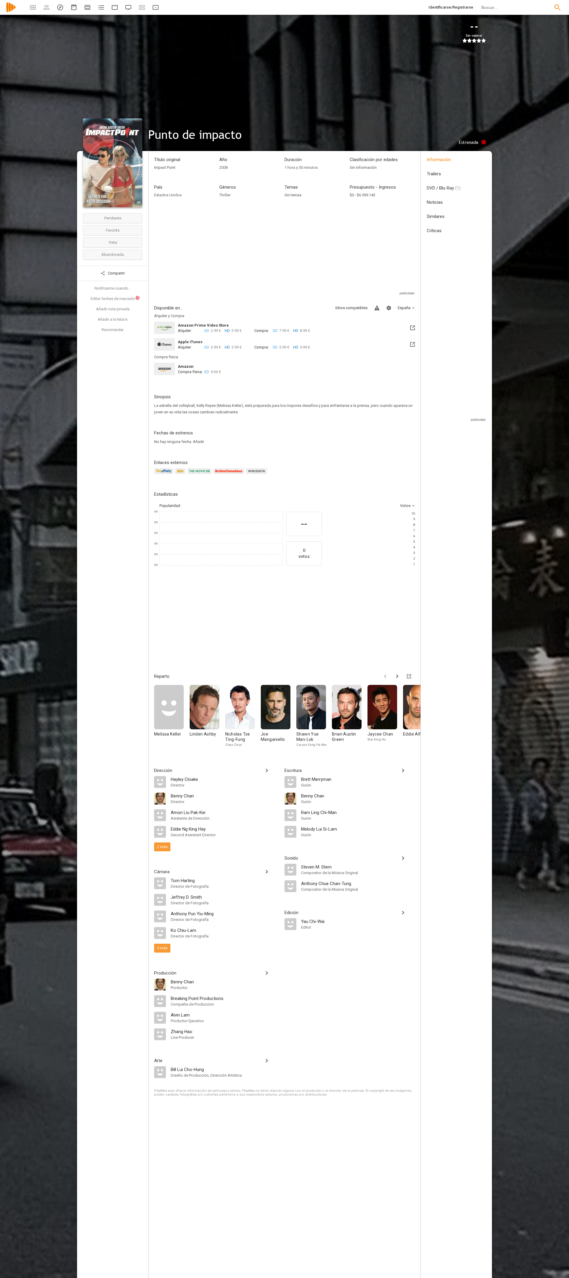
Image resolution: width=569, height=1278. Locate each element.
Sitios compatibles (351, 308)
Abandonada (112, 254)
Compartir (116, 273)
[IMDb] (181, 474)
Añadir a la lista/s (112, 319)
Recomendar (113, 329)
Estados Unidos (168, 195)
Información (439, 159)
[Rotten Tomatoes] (229, 474)
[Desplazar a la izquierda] (385, 676)
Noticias (435, 202)
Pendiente (112, 218)
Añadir (198, 441)
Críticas (434, 230)
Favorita (112, 230)
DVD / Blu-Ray (444, 188)
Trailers (434, 173)
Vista (112, 242)
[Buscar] (557, 7)
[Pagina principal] (11, 11)
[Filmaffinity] (164, 474)
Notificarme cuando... (113, 288)
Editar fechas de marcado (115, 298)
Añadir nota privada (113, 309)
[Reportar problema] (377, 308)
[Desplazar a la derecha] (397, 676)
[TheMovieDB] (200, 474)
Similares (436, 216)
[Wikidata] (257, 474)
